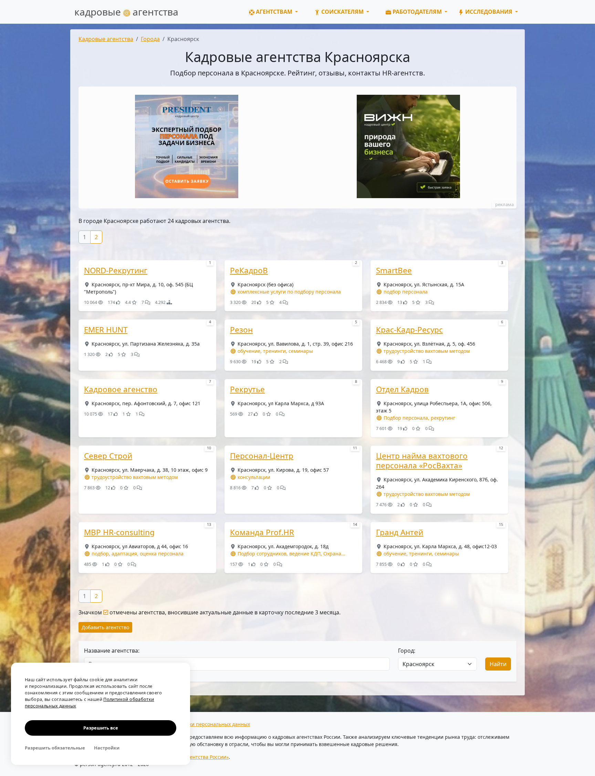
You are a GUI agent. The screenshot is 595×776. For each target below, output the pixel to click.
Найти (498, 664)
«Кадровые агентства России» (193, 757)
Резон (241, 330)
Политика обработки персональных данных (198, 724)
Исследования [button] (489, 12)
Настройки (106, 748)
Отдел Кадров (402, 389)
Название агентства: (111, 650)
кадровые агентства (126, 11)
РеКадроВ (249, 270)
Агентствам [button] (274, 12)
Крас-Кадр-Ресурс (409, 330)
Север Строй (108, 456)
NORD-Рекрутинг (115, 270)
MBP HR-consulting (119, 532)
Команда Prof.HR (262, 532)
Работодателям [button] (417, 12)
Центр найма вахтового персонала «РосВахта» (422, 460)
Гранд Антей (399, 532)
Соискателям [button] (342, 12)
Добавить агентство (105, 627)
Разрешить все (100, 728)
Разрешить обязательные (55, 748)
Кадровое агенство (120, 389)
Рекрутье (247, 389)
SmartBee (394, 270)
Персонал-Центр (261, 456)
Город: (406, 650)
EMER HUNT (105, 330)
